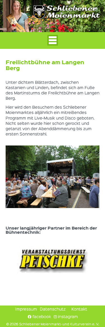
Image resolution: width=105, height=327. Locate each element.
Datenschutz (53, 309)
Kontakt (79, 309)
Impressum (26, 309)
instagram (67, 317)
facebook (41, 317)
